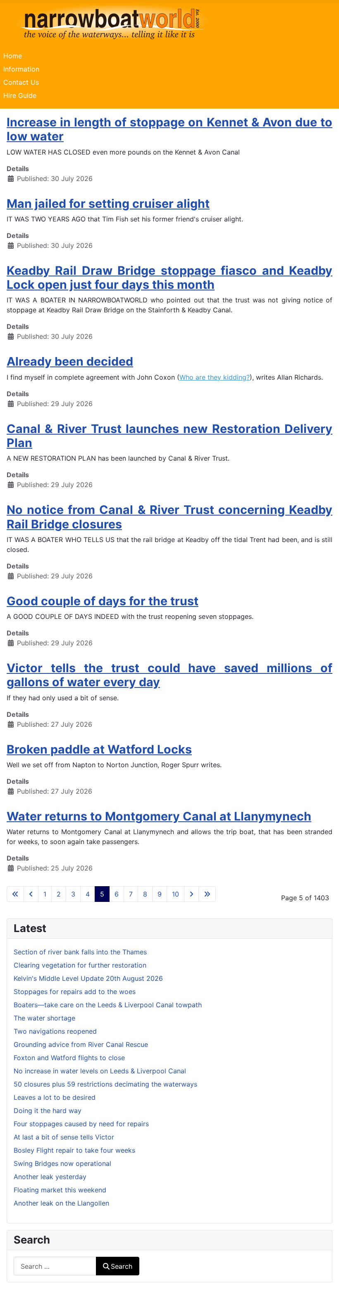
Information (21, 69)
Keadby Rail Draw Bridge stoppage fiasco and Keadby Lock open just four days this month (169, 277)
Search (121, 1266)
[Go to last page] (207, 894)
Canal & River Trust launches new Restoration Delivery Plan (169, 435)
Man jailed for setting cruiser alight (108, 203)
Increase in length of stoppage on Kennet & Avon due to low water (169, 129)
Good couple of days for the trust (102, 601)
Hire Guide (19, 95)
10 (175, 894)
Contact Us (21, 82)
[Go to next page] (191, 894)
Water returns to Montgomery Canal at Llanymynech (159, 816)
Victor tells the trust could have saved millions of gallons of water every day (169, 675)
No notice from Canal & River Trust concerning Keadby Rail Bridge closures (169, 516)
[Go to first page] (15, 894)
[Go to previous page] (31, 894)
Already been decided (70, 361)
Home (12, 56)
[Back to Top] (324, 1273)
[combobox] (55, 1266)
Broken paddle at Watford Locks (99, 749)
